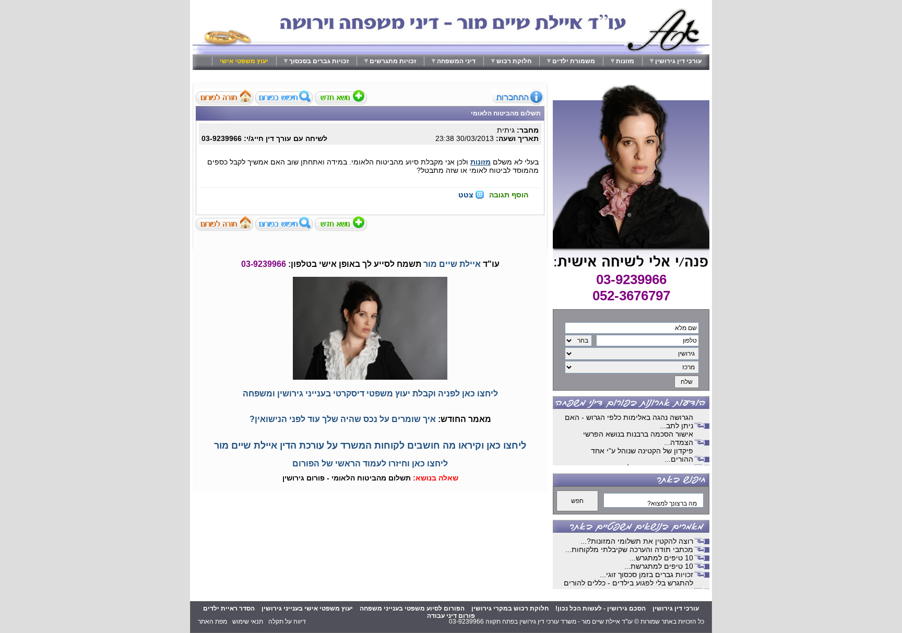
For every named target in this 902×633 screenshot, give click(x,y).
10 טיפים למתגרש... (661, 558)
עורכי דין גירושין (678, 61)
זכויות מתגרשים (393, 61)
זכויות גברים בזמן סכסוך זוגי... (646, 574)
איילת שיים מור (452, 264)
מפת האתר (212, 621)
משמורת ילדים (573, 61)
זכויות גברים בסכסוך (319, 61)
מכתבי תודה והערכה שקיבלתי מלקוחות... (629, 549)
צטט (465, 195)
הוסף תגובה (508, 195)
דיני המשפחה (456, 61)
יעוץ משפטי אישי (244, 61)
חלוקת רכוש (513, 61)
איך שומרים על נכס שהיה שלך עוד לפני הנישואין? (343, 419)
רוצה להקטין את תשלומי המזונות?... (636, 541)
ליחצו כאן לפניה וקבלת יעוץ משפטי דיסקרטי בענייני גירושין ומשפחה (370, 393)
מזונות (625, 61)
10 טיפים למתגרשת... (658, 566)
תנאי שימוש (247, 621)
